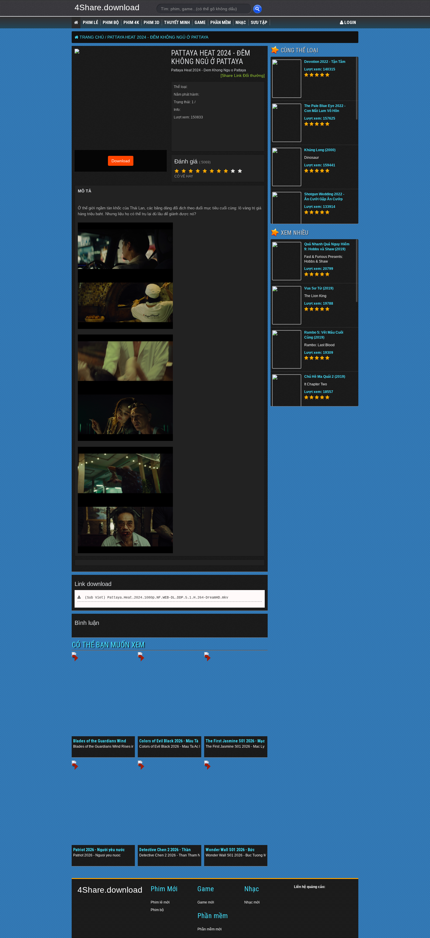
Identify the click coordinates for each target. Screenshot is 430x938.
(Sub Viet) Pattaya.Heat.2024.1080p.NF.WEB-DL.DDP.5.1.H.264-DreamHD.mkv (154, 598)
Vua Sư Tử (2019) (318, 288)
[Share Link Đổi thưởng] (243, 75)
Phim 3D (151, 22)
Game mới (205, 902)
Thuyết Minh (177, 22)
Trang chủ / (93, 37)
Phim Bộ (111, 22)
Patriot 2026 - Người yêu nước (99, 849)
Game (200, 22)
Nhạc (240, 22)
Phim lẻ (90, 22)
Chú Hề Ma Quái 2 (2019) (324, 377)
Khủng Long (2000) (320, 150)
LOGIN (349, 22)
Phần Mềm (220, 22)
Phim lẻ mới (160, 902)
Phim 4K (131, 22)
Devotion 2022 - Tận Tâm (324, 62)
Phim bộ (157, 910)
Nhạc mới (252, 902)
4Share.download (107, 7)
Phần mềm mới (209, 929)
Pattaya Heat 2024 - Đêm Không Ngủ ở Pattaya (157, 37)
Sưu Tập (259, 22)
